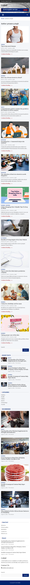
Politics (3, 398)
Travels (3, 404)
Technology (4, 402)
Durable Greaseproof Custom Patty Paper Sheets (13, 552)
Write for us (4, 533)
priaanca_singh (11, 48)
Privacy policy (4, 527)
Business (3, 75)
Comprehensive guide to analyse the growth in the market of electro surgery (14, 109)
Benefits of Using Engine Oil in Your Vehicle (14, 239)
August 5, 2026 (11, 363)
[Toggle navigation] (3, 15)
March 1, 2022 (4, 145)
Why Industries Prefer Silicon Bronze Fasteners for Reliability (17, 385)
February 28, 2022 (5, 177)
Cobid (4, 5)
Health (2, 107)
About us (3, 525)
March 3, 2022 (4, 48)
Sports (2, 400)
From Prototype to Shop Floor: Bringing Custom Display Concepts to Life (18, 369)
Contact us (3, 531)
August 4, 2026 (11, 388)
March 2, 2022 (4, 79)
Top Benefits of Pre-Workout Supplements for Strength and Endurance (17, 361)
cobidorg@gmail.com (7, 567)
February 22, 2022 (5, 337)
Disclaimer (4, 529)
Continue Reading (6, 54)
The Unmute (18, 363)
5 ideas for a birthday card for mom (11, 303)
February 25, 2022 (5, 241)
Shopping (8, 205)
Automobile (4, 238)
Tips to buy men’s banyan (8, 46)
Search (3, 347)
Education (3, 139)
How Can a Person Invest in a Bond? (11, 77)
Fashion (3, 44)
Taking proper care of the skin (10, 335)
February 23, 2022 (5, 274)
